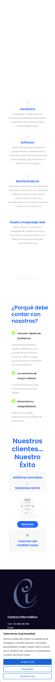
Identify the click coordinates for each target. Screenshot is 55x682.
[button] (21, 506)
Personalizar (27, 669)
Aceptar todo (27, 662)
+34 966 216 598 (20, 623)
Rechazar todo (27, 676)
